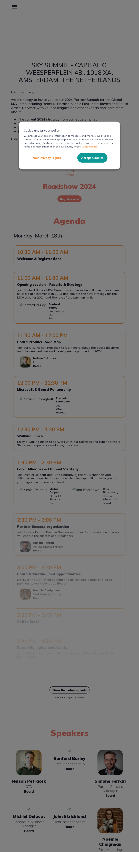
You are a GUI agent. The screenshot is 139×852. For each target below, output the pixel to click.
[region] (69, 145)
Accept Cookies (92, 158)
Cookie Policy (89, 146)
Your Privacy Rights (46, 158)
